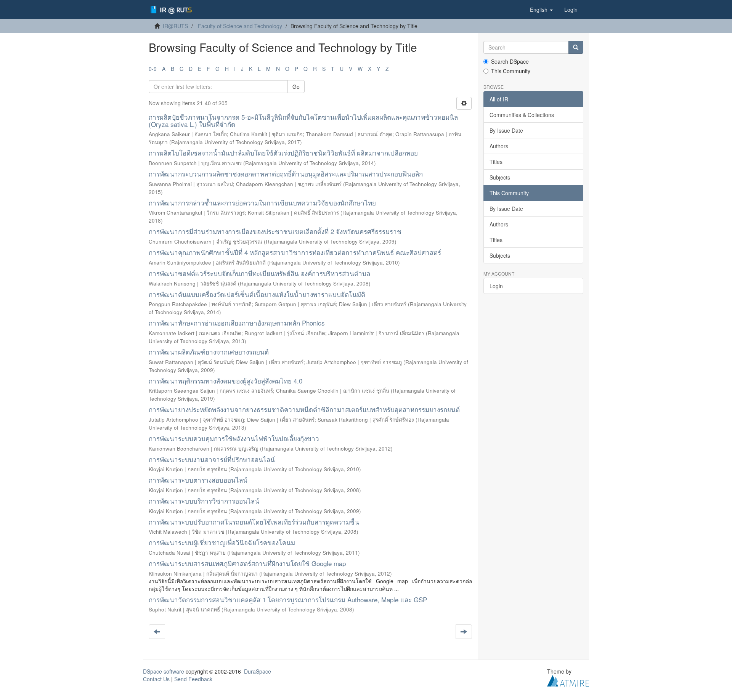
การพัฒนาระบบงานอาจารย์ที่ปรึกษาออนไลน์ (212, 459)
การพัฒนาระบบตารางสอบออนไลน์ (198, 480)
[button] (541, 9)
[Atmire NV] (568, 680)
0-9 (153, 68)
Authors (499, 146)
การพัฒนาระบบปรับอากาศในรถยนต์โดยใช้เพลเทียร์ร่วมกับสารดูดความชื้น (254, 521)
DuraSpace (257, 671)
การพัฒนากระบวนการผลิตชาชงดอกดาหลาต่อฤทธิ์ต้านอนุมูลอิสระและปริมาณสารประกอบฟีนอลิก (286, 173)
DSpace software (163, 671)
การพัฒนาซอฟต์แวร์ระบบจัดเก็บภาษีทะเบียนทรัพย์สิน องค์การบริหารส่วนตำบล (259, 273)
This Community (510, 71)
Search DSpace (510, 61)
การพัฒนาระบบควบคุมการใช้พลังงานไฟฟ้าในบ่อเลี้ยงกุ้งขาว (234, 438)
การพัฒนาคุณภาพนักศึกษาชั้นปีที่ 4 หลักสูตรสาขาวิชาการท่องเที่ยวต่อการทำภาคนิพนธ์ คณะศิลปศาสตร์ (295, 252)
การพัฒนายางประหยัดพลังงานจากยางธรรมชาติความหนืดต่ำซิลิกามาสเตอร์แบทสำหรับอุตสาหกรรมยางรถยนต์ (304, 409)
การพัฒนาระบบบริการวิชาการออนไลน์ (204, 500)
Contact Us (156, 679)
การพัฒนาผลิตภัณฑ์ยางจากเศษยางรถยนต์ (209, 351)
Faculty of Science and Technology (240, 26)
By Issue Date (506, 130)
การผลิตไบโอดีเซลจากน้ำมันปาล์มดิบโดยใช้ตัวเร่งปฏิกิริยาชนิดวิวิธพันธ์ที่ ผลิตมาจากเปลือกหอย (283, 152)
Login (496, 286)
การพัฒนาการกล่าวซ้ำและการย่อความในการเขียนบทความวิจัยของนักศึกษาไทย (262, 202)
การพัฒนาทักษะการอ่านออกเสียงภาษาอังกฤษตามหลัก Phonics (237, 322)
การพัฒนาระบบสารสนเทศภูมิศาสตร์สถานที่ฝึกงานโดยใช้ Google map (247, 563)
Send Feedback (193, 679)
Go (296, 86)
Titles (496, 161)
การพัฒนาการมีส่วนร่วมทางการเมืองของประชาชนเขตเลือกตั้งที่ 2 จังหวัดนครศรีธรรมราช (275, 231)
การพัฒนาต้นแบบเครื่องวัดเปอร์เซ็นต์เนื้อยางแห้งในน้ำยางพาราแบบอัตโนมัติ (257, 294)
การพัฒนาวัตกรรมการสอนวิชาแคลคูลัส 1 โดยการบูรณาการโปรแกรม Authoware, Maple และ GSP (288, 599)
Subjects (500, 177)
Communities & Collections (522, 115)
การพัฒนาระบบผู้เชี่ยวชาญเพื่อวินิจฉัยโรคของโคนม (222, 542)
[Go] (575, 47)
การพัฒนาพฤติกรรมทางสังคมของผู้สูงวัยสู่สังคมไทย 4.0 (225, 380)
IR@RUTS (175, 26)
